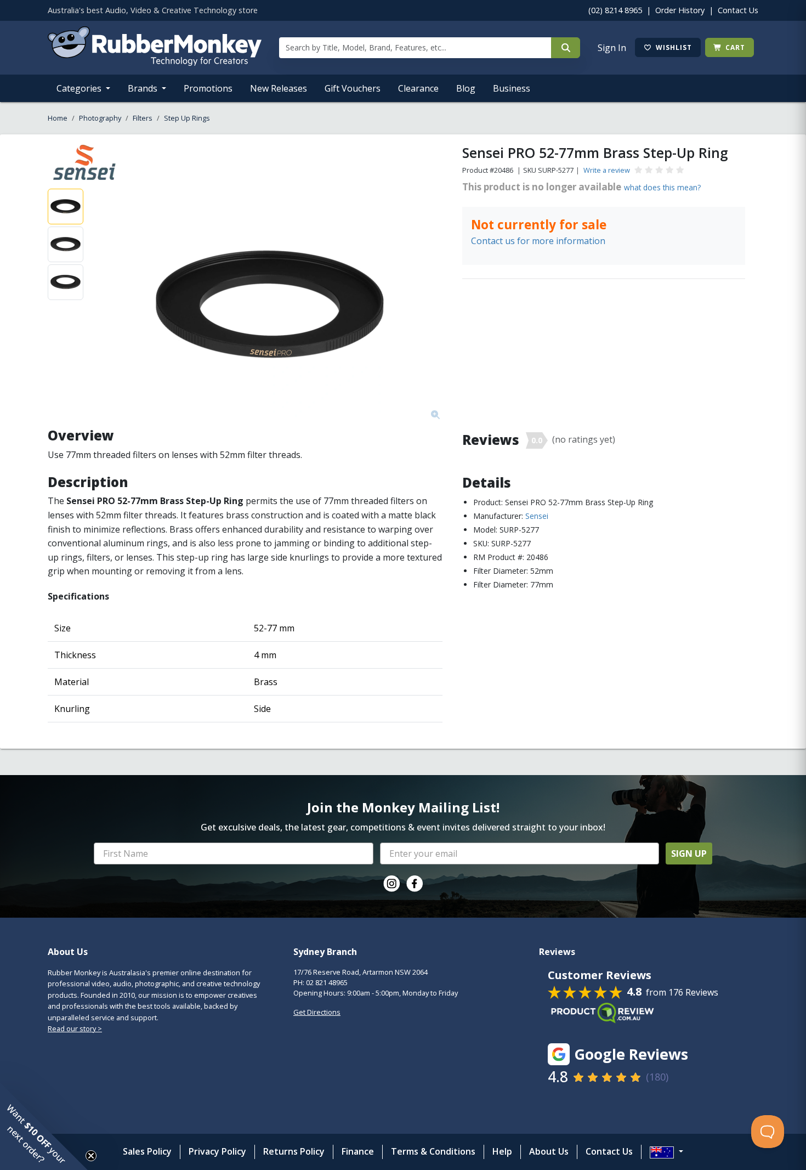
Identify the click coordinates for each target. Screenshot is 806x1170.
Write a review (606, 170)
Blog (465, 88)
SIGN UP (689, 853)
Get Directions (316, 1012)
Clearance (418, 88)
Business (511, 88)
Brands (144, 88)
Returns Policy (294, 1151)
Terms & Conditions (433, 1151)
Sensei (536, 516)
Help (502, 1151)
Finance (358, 1151)
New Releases (278, 88)
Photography (100, 118)
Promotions (208, 88)
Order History (680, 10)
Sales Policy (147, 1151)
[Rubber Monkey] (155, 62)
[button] (44, 1126)
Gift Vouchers (353, 88)
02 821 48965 (327, 982)
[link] (391, 883)
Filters (142, 118)
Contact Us (738, 10)
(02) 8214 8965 (615, 10)
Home (57, 118)
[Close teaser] (91, 1155)
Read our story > (75, 1028)
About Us (549, 1151)
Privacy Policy (217, 1151)
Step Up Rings (187, 118)
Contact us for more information (538, 241)
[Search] (565, 47)
